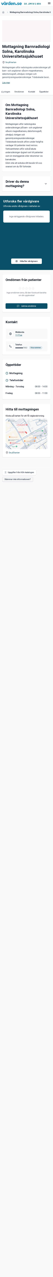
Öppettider (44, 92)
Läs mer (6, 82)
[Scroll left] (2, 92)
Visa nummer (36, 348)
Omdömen (19, 92)
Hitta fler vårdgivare (29, 261)
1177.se (18, 335)
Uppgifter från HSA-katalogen (21, 472)
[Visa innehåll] (45, 183)
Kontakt (31, 92)
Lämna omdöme (28, 306)
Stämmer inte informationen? (17, 479)
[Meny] (49, 3)
